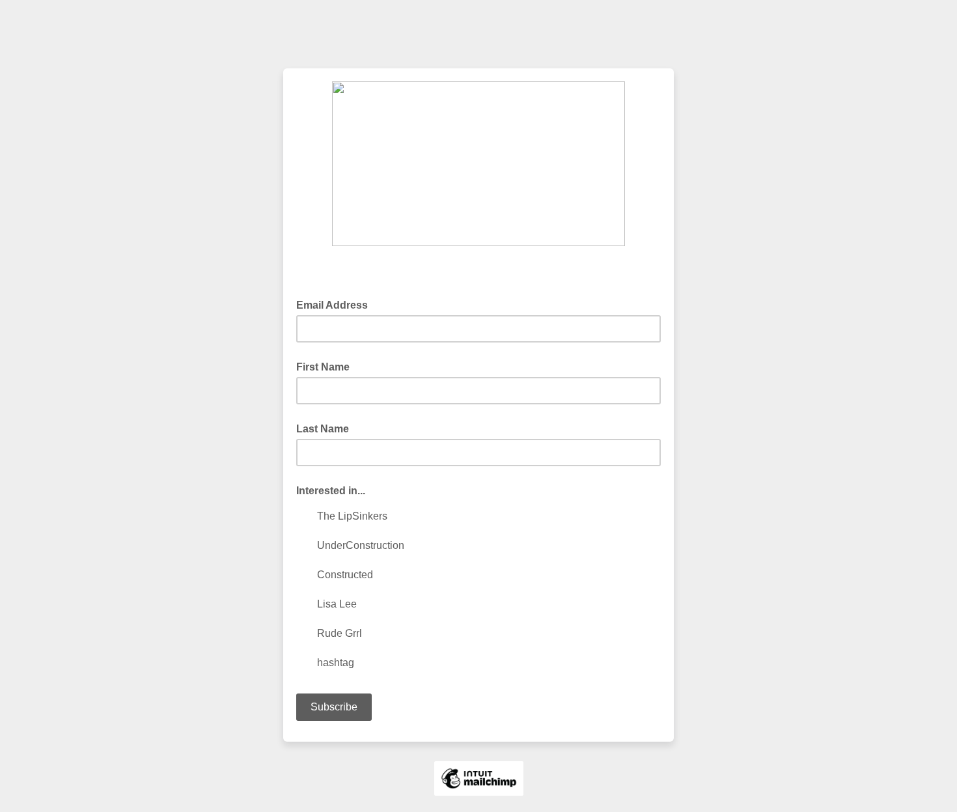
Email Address (336, 304)
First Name (323, 366)
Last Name (322, 428)
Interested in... (330, 490)
